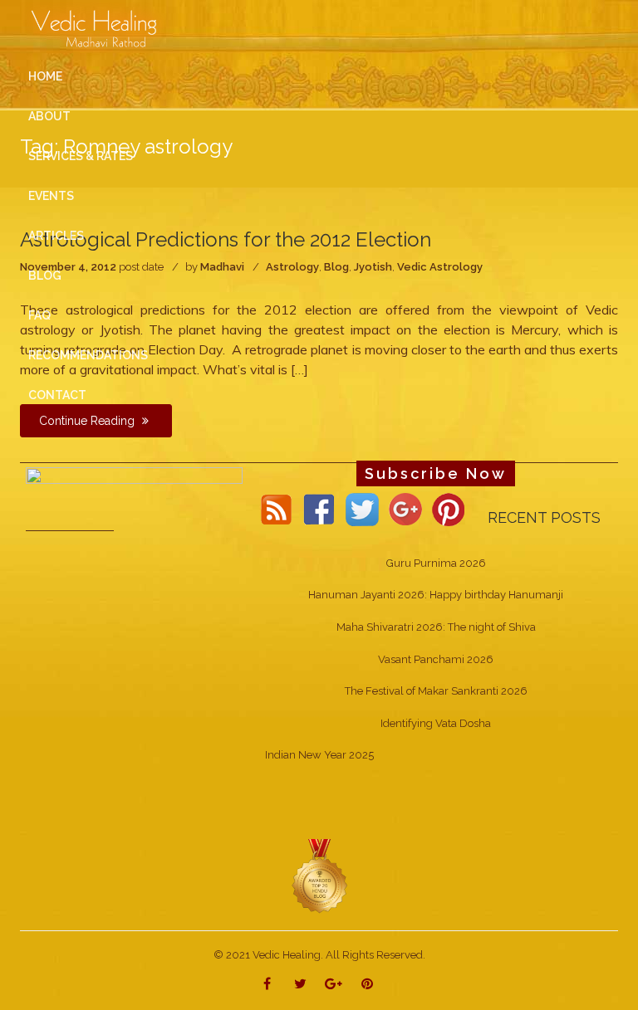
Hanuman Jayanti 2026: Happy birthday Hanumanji (435, 594)
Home (45, 76)
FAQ (39, 315)
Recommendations (88, 355)
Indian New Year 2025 (319, 755)
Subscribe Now (436, 473)
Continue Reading (88, 420)
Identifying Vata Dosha (435, 723)
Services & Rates (80, 156)
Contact (57, 395)
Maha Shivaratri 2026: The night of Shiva (436, 627)
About (49, 116)
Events (51, 195)
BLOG (44, 275)
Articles (56, 235)
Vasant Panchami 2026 (435, 659)
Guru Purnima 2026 (436, 563)
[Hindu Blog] (319, 875)
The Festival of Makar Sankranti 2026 (436, 691)
